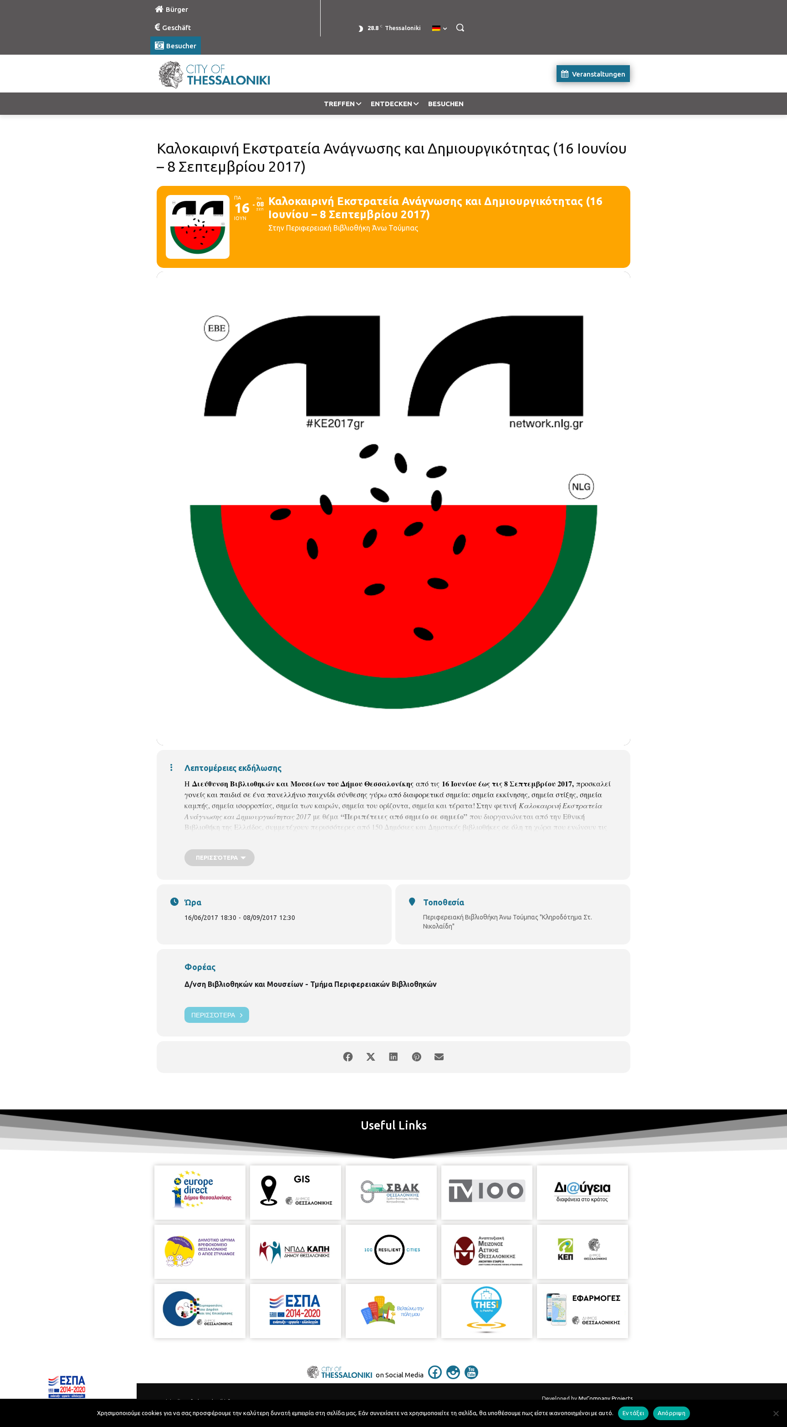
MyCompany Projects (605, 1398)
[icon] (435, 1376)
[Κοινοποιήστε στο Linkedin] (393, 1057)
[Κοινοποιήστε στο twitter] (370, 1057)
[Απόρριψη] (775, 1413)
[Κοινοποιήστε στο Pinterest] (416, 1057)
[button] (460, 27)
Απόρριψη (671, 1413)
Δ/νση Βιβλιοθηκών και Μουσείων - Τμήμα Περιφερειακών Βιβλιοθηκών (310, 984)
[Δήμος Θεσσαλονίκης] (223, 73)
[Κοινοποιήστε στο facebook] (348, 1057)
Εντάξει (633, 1413)
